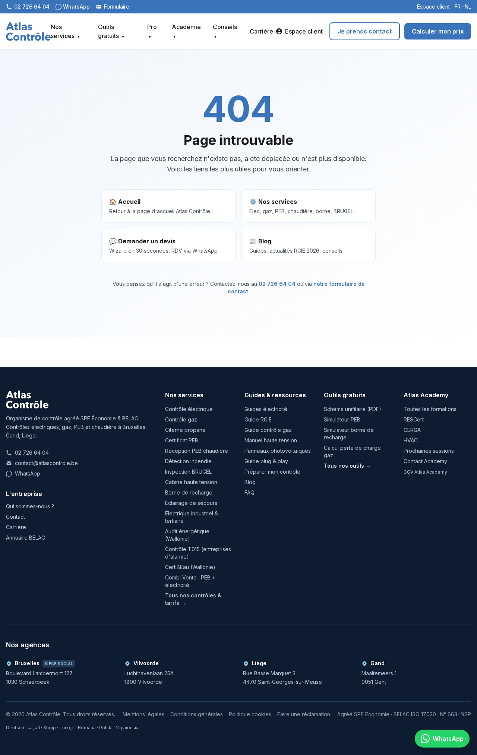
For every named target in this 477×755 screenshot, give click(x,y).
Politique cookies (250, 714)
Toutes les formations (430, 409)
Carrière (261, 31)
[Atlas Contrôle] (28, 31)
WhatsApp (27, 473)
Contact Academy (425, 461)
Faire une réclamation (303, 714)
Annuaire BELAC (25, 537)
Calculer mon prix (438, 31)
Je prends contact (365, 31)
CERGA (412, 430)
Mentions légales (143, 714)
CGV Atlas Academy (425, 472)
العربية (34, 727)
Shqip (49, 727)
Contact (15, 517)
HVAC (411, 440)
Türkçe (67, 727)
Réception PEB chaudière (196, 451)
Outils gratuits (111, 31)
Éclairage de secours (191, 503)
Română (87, 727)
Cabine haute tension (191, 482)
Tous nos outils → (347, 465)
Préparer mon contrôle (272, 471)
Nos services (65, 31)
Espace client (433, 6)
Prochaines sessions (429, 451)
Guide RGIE (258, 419)
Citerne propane (185, 430)
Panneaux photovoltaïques (277, 451)
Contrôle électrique (189, 409)
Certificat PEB (181, 440)
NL (468, 6)
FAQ (249, 492)
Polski (106, 727)
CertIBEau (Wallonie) (190, 567)
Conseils (225, 31)
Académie (186, 31)
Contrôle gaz (181, 419)
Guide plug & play (266, 461)
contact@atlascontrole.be (46, 463)
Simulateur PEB (342, 419)
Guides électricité (265, 409)
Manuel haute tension (270, 440)
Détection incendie (188, 461)
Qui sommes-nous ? (30, 506)
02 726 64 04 (277, 284)
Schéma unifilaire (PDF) (352, 409)
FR (457, 6)
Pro (152, 31)
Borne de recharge (188, 492)
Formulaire (116, 6)
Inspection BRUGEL (188, 471)
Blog (250, 482)
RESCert (414, 419)
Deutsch (15, 727)
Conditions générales (196, 714)
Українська (128, 727)
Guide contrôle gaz (268, 430)
